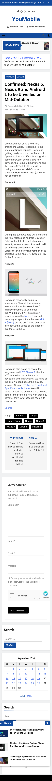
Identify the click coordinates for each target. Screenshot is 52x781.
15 (13, 678)
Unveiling (36, 426)
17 (26, 678)
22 (13, 683)
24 (26, 683)
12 (38, 673)
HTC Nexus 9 (27, 372)
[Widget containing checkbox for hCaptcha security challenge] (26, 595)
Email (11, 553)
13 (45, 673)
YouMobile (26, 19)
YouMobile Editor (15, 106)
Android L (20, 415)
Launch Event (14, 421)
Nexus (28, 421)
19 (38, 678)
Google (20, 76)
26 (38, 683)
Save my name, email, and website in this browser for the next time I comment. (26, 582)
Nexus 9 (11, 426)
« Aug (22, 695)
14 (7, 678)
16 (19, 678)
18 (32, 678)
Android (10, 76)
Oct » (29, 695)
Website (12, 565)
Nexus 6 (40, 421)
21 (7, 683)
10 (26, 673)
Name (11, 541)
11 (32, 673)
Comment (13, 504)
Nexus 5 (29, 316)
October (23, 426)
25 (32, 683)
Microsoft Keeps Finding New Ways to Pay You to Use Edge (22, 3)
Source (8, 407)
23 (19, 683)
